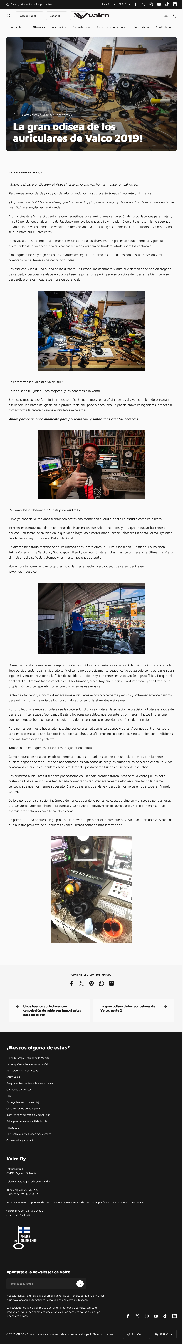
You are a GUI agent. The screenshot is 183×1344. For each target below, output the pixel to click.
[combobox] (109, 4)
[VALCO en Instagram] (151, 4)
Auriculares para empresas (22, 1078)
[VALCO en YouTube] (159, 4)
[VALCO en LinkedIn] (175, 4)
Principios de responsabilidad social (27, 1128)
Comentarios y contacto (20, 1147)
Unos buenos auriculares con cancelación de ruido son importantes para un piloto (52, 1018)
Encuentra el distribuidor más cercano (28, 1141)
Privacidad (12, 1135)
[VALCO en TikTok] (167, 4)
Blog (8, 1103)
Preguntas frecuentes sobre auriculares (29, 1090)
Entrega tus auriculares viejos (24, 1109)
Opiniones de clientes (18, 1096)
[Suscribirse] (80, 1291)
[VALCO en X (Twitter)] (143, 4)
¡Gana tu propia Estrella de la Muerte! (28, 1065)
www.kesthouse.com (24, 579)
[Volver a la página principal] (14, 122)
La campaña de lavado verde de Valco (28, 1071)
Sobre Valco (13, 1084)
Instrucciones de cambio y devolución (28, 1122)
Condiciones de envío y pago (23, 1116)
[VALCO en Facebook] (135, 4)
